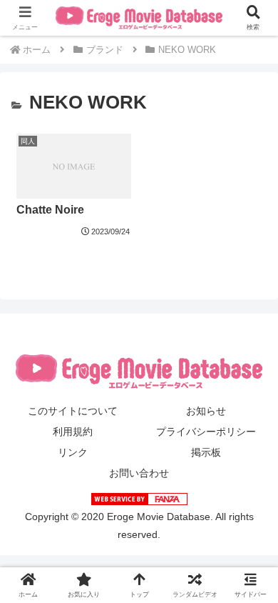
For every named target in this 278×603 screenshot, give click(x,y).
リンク (73, 452)
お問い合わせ (139, 473)
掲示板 (206, 452)
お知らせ (206, 411)
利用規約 (73, 431)
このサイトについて (73, 411)
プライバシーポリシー (206, 431)
